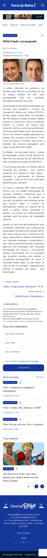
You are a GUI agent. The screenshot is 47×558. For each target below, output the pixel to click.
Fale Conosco (23, 533)
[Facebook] (16, 542)
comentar (23, 368)
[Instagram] (27, 542)
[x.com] (20, 542)
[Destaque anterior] (36, 486)
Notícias (14, 25)
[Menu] (4, 5)
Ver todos (40, 377)
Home (5, 25)
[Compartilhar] (42, 35)
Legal (23, 538)
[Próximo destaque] (42, 486)
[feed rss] (31, 542)
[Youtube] (23, 542)
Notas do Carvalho (28, 25)
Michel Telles (8, 469)
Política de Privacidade (29, 361)
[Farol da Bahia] (23, 5)
